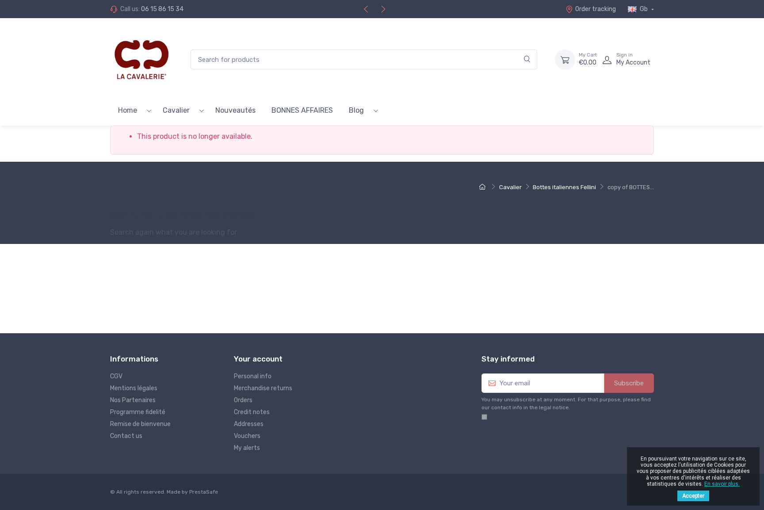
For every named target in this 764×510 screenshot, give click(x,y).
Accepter (693, 496)
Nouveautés (235, 110)
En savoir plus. (722, 484)
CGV (116, 376)
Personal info (252, 376)
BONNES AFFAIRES (302, 110)
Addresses (249, 424)
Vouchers (247, 436)
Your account (258, 358)
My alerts (247, 448)
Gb (643, 9)
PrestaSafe (203, 492)
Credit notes (252, 412)
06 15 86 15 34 (162, 9)
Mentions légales (133, 388)
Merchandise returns (263, 388)
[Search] (527, 59)
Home (127, 110)
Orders (243, 400)
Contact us (126, 436)
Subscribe (629, 383)
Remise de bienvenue (140, 424)
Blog (356, 110)
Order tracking (595, 9)
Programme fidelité (137, 412)
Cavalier (176, 110)
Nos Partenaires (133, 400)
